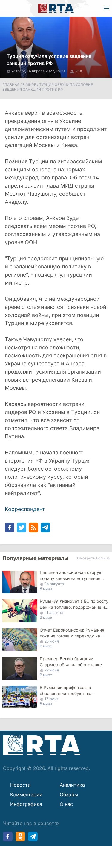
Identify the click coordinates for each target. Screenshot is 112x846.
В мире (29, 84)
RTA (78, 71)
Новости (20, 785)
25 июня (52, 641)
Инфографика (26, 804)
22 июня (52, 670)
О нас (66, 804)
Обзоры (69, 794)
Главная (10, 84)
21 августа (54, 612)
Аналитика (72, 785)
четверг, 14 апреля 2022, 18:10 (38, 71)
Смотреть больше (93, 558)
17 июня (52, 699)
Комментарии (26, 794)
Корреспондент (25, 509)
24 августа (54, 583)
